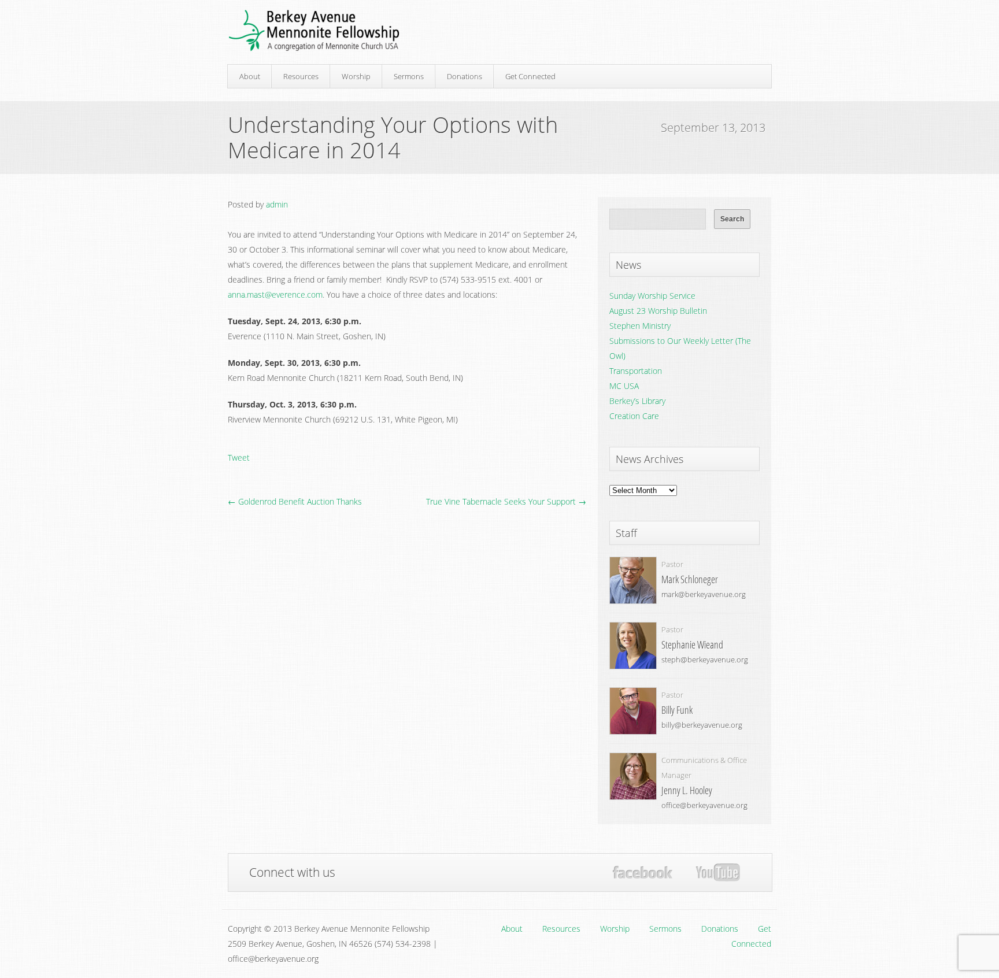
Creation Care (634, 415)
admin (277, 204)
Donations (464, 76)
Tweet (239, 457)
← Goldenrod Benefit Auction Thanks (295, 501)
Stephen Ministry (640, 325)
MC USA (624, 385)
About (249, 76)
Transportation (635, 370)
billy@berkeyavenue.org (701, 725)
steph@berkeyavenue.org (704, 659)
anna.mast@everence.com (275, 294)
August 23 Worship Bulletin (658, 310)
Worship (356, 76)
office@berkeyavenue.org (704, 805)
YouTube (717, 873)
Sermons (409, 76)
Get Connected (530, 76)
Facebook (642, 872)
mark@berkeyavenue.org (703, 594)
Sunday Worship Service (652, 295)
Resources (301, 76)
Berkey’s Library (637, 400)
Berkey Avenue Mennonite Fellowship (314, 31)
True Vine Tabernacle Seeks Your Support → (506, 501)
